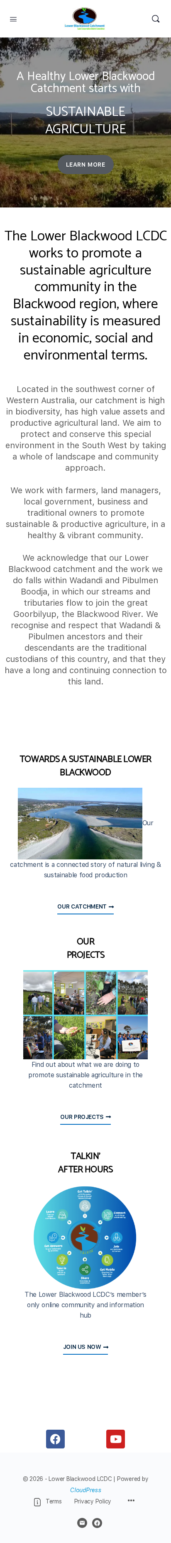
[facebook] (97, 1523)
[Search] (156, 18)
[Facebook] (55, 1439)
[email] (82, 1523)
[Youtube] (115, 1439)
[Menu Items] (131, 1501)
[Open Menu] (13, 18)
